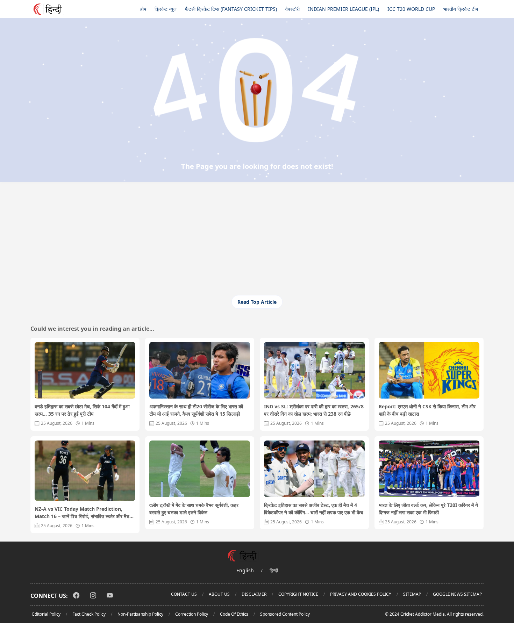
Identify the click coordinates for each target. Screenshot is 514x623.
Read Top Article (257, 302)
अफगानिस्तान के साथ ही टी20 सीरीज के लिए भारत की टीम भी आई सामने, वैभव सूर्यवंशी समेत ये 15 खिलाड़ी (196, 410)
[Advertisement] (257, 243)
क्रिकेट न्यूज (166, 9)
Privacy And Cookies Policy (360, 594)
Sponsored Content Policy (285, 614)
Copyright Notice (298, 594)
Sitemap (412, 594)
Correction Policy (191, 614)
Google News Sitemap (457, 594)
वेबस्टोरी (292, 9)
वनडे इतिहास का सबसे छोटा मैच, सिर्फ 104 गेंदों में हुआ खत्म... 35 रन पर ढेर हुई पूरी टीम (82, 410)
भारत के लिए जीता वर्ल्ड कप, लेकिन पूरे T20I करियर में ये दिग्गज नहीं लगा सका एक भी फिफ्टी (428, 509)
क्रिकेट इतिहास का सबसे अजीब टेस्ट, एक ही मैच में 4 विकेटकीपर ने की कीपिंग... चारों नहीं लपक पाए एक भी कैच (313, 509)
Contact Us (184, 594)
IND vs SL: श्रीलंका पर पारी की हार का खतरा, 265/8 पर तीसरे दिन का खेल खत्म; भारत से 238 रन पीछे (314, 410)
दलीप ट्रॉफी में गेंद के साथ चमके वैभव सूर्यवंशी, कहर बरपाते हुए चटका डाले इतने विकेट (193, 509)
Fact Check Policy (89, 614)
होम (143, 9)
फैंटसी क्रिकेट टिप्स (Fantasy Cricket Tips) (231, 9)
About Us (219, 594)
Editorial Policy (46, 614)
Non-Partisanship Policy (140, 614)
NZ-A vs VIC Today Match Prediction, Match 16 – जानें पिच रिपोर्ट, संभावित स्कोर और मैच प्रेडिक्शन (82, 513)
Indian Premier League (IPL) (343, 9)
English (245, 570)
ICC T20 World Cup (411, 9)
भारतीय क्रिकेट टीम (460, 9)
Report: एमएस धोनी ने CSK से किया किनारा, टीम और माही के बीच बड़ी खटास (427, 410)
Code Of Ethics (234, 614)
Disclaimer (254, 594)
